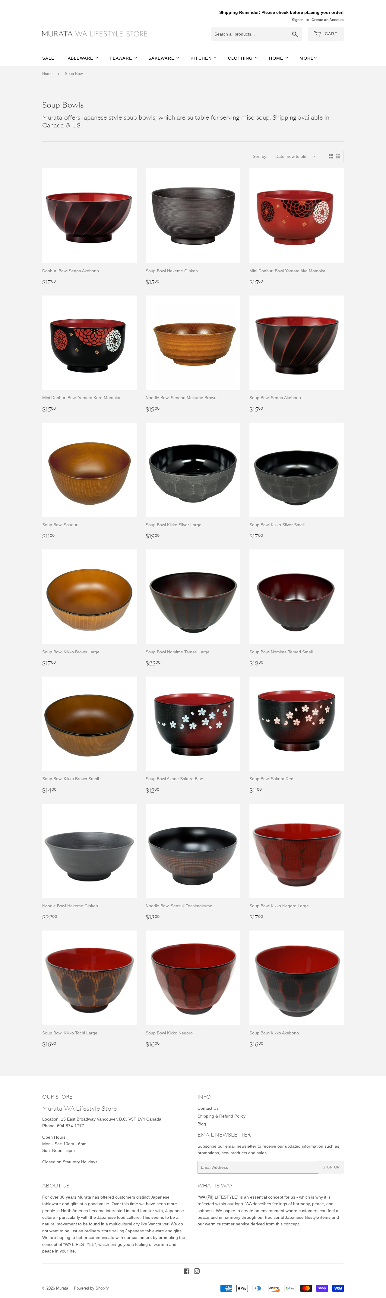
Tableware (80, 58)
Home (277, 58)
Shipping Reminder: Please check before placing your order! (281, 12)
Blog (202, 1123)
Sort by (259, 156)
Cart (330, 33)
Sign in (297, 20)
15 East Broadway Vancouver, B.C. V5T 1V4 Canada (111, 1119)
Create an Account (328, 20)
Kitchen (202, 58)
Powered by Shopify (91, 1288)
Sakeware (162, 58)
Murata (62, 1288)
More (306, 58)
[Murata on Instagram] (197, 1272)
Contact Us (208, 1108)
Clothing (241, 58)
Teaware (121, 58)
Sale (48, 58)
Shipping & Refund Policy (221, 1116)
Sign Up (331, 1167)
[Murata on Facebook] (186, 1272)
